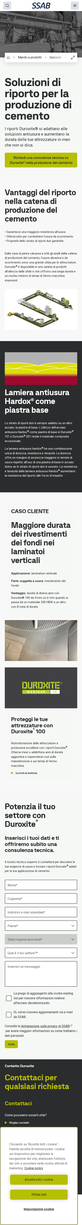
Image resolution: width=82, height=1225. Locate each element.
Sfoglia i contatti (19, 1122)
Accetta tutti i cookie (39, 1179)
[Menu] (75, 6)
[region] (39, 1176)
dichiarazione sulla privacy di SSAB (45, 1026)
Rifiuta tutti (38, 1194)
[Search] (7, 6)
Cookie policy (33, 1168)
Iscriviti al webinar (26, 773)
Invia (11, 1044)
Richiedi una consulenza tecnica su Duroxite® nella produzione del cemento (41, 160)
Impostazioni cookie (39, 1209)
